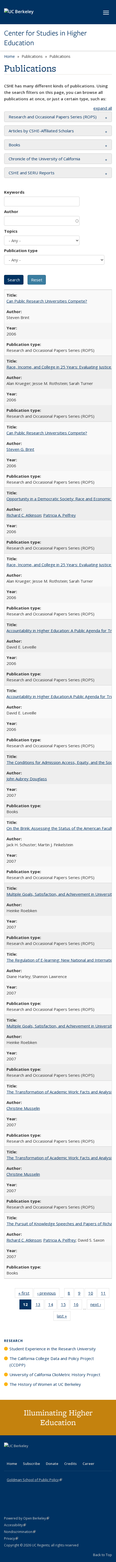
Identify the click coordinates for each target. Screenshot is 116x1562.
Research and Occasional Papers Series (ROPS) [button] (53, 116)
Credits (70, 1463)
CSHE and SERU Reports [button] (31, 172)
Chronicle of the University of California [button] (44, 158)
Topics (11, 231)
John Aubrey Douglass (26, 778)
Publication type (20, 250)
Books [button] (14, 144)
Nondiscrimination (20, 1531)
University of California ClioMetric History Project (54, 1374)
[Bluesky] (51, 1455)
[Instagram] (40, 1455)
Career (88, 1463)
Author (11, 211)
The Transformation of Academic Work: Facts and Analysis (60, 1092)
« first (25, 1294)
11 (105, 1294)
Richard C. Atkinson (23, 515)
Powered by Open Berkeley (26, 1518)
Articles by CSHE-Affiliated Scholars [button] (41, 130)
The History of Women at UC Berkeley (45, 1384)
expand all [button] (102, 108)
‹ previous (48, 1294)
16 (78, 1305)
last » (63, 1317)
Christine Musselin (23, 1108)
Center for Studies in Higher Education (45, 38)
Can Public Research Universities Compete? (46, 301)
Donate (52, 1463)
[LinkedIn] (19, 1455)
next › (97, 1305)
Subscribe (31, 1463)
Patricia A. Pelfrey (59, 515)
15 (65, 1305)
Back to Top (102, 1554)
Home (9, 56)
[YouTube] (30, 1455)
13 (40, 1305)
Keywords (14, 192)
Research (13, 1340)
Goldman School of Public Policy (34, 1479)
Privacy (11, 1538)
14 (52, 1305)
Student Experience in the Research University (52, 1348)
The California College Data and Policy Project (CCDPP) (51, 1362)
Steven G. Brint (20, 449)
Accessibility (15, 1525)
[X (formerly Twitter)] (9, 1455)
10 (92, 1294)
